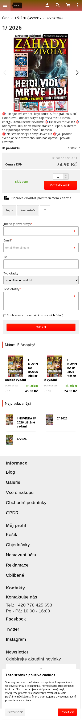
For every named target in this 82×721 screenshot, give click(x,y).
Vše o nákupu (20, 492)
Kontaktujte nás (21, 596)
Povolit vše (67, 712)
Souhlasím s (34, 315)
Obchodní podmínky (26, 502)
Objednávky (18, 544)
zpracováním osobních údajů (43, 315)
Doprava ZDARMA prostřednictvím (41, 198)
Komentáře (28, 210)
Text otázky (12, 289)
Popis (9, 210)
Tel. (5, 257)
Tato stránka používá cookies (30, 675)
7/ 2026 (62, 418)
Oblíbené (15, 575)
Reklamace (17, 564)
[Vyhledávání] (58, 5)
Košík (11, 534)
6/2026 (21, 439)
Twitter (12, 629)
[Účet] (47, 5)
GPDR (12, 512)
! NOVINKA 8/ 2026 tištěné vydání (26, 422)
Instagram (16, 639)
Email (7, 240)
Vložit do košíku (60, 185)
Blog (10, 472)
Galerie (13, 482)
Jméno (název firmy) (17, 224)
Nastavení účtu (21, 554)
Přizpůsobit (15, 712)
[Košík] (68, 5)
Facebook (16, 618)
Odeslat (41, 327)
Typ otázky (10, 273)
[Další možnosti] (78, 5)
